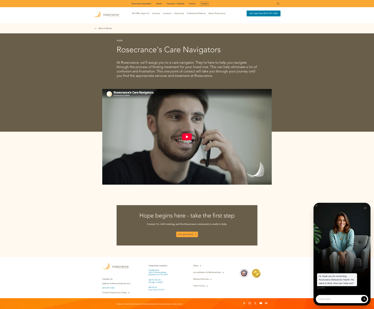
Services (156, 13)
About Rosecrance (216, 13)
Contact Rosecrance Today (114, 292)
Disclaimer (120, 304)
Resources (179, 13)
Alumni (159, 3)
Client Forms (199, 286)
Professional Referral (196, 13)
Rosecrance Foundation (141, 3)
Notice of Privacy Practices (133, 304)
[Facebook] (244, 303)
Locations (167, 13)
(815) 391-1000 (108, 288)
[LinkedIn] (266, 303)
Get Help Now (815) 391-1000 (264, 13)
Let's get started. (186, 234)
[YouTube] (260, 303)
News (195, 266)
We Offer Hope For (140, 13)
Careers (192, 3)
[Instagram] (249, 303)
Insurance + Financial (175, 3)
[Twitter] (255, 303)
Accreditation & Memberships (207, 272)
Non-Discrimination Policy (150, 304)
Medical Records (201, 279)
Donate (205, 3)
